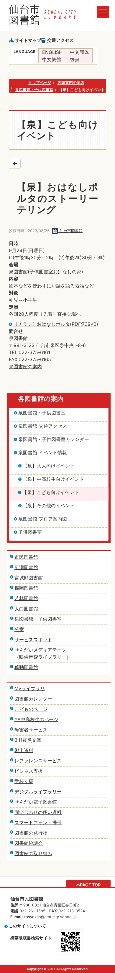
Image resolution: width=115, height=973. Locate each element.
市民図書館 (26, 557)
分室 (19, 629)
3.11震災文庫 (27, 740)
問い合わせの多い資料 (38, 812)
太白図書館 (26, 609)
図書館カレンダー (33, 699)
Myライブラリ (29, 688)
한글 (74, 59)
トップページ (39, 82)
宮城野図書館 (28, 578)
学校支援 (23, 781)
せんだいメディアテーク (40, 650)
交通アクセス (60, 40)
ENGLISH (52, 52)
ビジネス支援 (28, 771)
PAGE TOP (90, 884)
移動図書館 (26, 667)
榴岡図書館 (26, 588)
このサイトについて (27, 925)
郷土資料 (23, 750)
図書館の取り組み (33, 853)
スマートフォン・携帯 (38, 822)
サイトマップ (28, 40)
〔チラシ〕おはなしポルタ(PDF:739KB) (55, 324)
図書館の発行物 (30, 833)
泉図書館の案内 (25, 366)
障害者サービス (30, 730)
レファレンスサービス (38, 761)
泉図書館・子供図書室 (34, 89)
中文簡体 (79, 52)
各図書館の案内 (71, 82)
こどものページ (30, 709)
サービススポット (33, 639)
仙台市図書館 (70, 230)
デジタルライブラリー (38, 791)
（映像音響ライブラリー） (42, 657)
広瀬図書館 (26, 567)
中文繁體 (51, 59)
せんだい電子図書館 (35, 802)
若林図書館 (26, 598)
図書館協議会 (28, 843)
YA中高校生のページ (36, 719)
